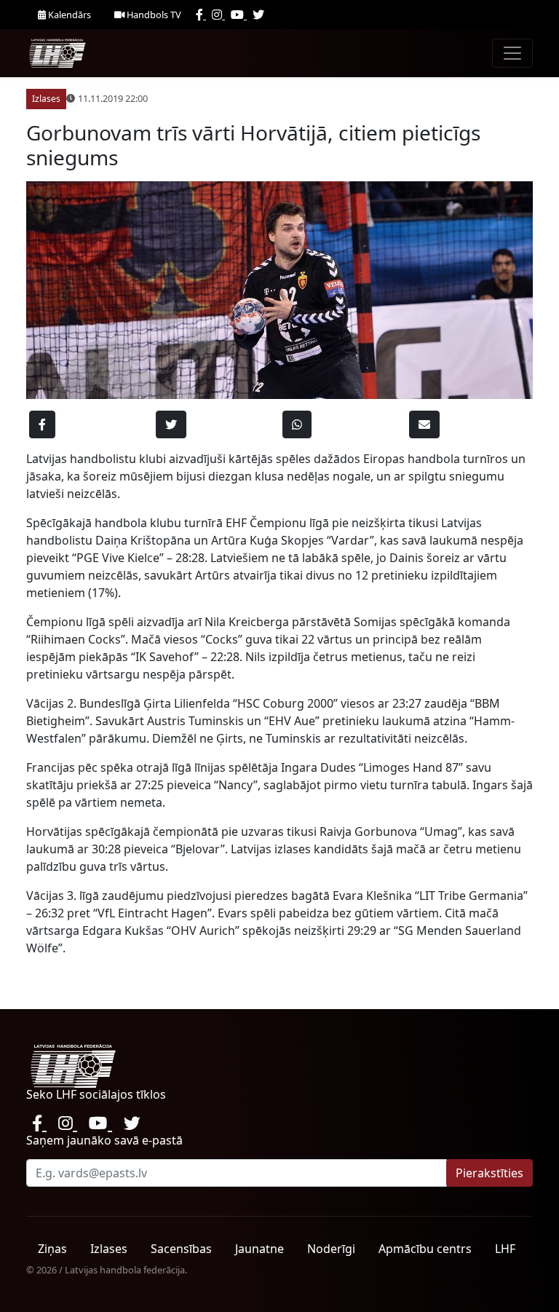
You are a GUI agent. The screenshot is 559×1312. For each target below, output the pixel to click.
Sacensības (181, 1249)
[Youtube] (239, 15)
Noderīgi (331, 1249)
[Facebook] (201, 15)
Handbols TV (152, 14)
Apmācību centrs (425, 1249)
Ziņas (52, 1249)
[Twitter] (258, 15)
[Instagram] (218, 15)
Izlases (108, 1249)
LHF (505, 1249)
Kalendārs (68, 14)
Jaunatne (259, 1249)
